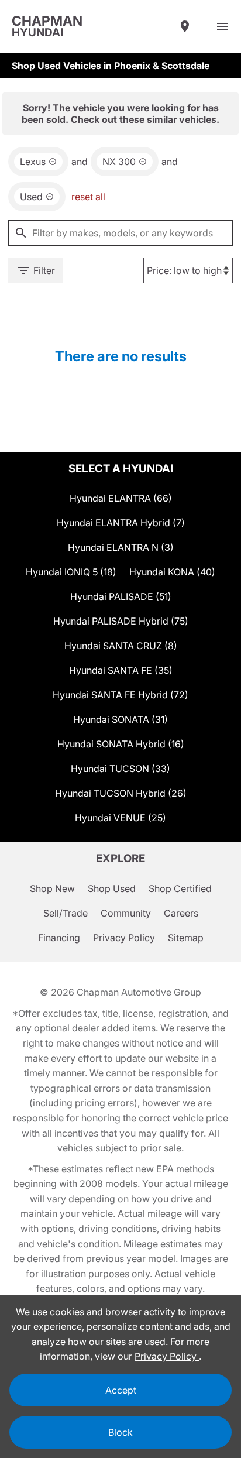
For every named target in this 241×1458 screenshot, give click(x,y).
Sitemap (186, 938)
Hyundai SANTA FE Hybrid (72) (120, 695)
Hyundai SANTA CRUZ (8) (120, 645)
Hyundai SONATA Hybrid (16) (120, 744)
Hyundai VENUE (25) (120, 818)
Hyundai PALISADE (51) (120, 596)
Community (126, 913)
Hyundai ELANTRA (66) (121, 498)
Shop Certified (180, 888)
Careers (181, 913)
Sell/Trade (65, 913)
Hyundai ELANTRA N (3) (121, 547)
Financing (59, 938)
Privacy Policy (124, 938)
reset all (88, 197)
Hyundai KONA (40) (172, 572)
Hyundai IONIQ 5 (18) (71, 572)
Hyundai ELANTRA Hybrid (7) (121, 523)
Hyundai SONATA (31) (120, 719)
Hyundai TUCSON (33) (120, 768)
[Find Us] (185, 26)
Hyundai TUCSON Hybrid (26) (121, 793)
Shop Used (112, 888)
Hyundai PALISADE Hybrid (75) (120, 621)
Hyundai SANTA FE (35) (121, 670)
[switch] (222, 26)
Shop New (52, 888)
